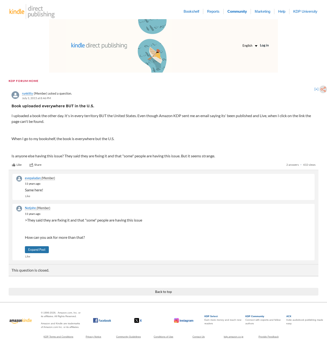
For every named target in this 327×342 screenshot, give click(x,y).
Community (237, 11)
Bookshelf (191, 11)
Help (281, 11)
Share (37, 164)
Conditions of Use (163, 336)
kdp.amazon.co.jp (233, 336)
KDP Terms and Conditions (58, 336)
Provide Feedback (269, 336)
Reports (213, 11)
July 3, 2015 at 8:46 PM (36, 98)
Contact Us (198, 336)
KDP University (305, 11)
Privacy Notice (93, 336)
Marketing (262, 11)
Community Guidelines (128, 336)
